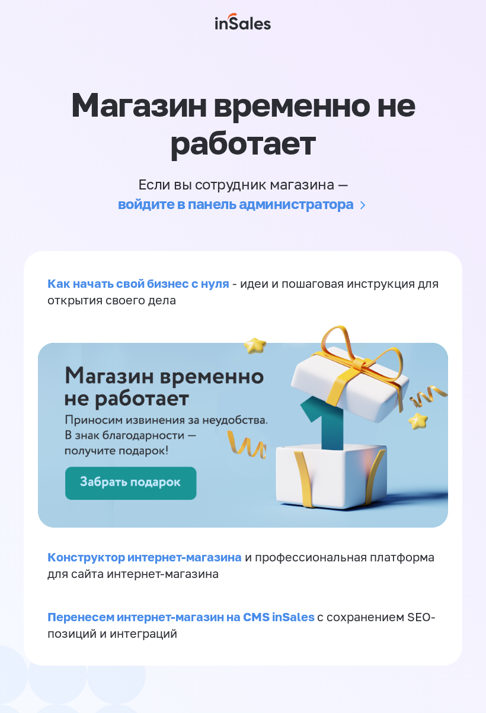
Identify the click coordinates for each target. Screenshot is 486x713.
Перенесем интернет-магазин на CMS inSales (182, 616)
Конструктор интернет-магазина (144, 557)
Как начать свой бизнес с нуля (138, 283)
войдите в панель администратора (236, 203)
